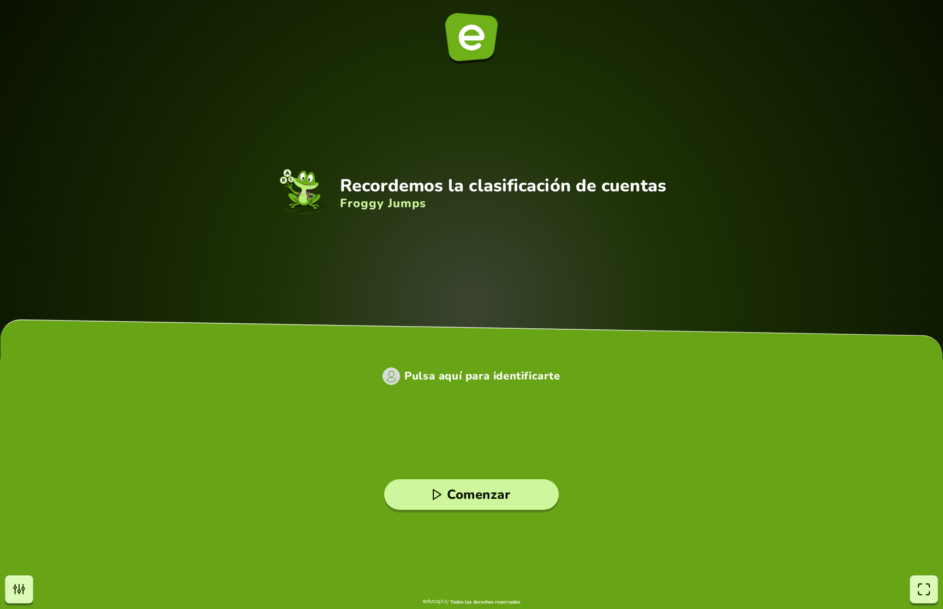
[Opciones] (19, 589)
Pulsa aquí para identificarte (482, 376)
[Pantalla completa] (924, 589)
